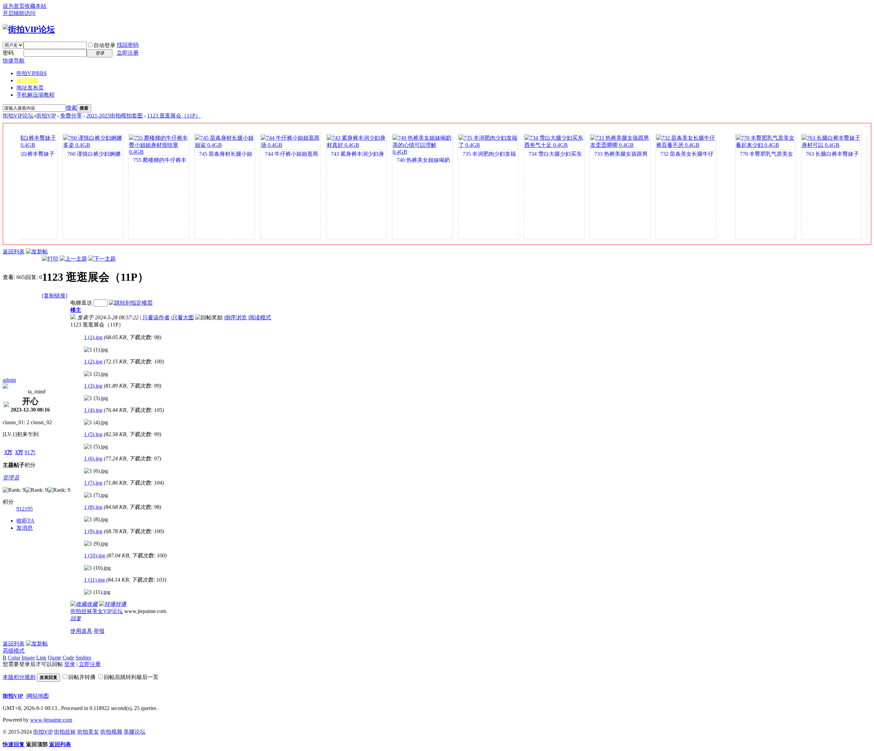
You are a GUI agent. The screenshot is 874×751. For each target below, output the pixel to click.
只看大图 (183, 317)
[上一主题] (73, 259)
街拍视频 (111, 732)
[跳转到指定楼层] (131, 303)
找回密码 (128, 45)
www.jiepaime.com (51, 720)
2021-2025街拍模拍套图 (114, 116)
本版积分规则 (19, 677)
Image (28, 657)
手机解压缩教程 (35, 95)
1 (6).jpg (93, 458)
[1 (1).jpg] (96, 350)
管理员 (11, 478)
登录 (69, 664)
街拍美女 (88, 732)
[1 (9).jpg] (96, 544)
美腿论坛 (134, 732)
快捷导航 (14, 61)
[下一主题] (102, 259)
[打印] (50, 259)
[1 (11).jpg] (97, 592)
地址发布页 (30, 88)
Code (68, 657)
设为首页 (14, 6)
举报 (99, 631)
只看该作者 (156, 317)
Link (41, 657)
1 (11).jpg (94, 580)
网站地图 (38, 696)
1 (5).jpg (93, 434)
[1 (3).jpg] (96, 398)
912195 (24, 509)
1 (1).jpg (93, 337)
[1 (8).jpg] (96, 519)
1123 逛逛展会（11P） (174, 116)
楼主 (75, 310)
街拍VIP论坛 (18, 116)
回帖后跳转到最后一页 (131, 677)
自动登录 (104, 45)
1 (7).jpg (93, 483)
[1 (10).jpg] (97, 568)
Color (14, 657)
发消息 (24, 528)
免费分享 (71, 116)
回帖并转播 (82, 677)
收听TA (25, 521)
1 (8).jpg (93, 507)
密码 (8, 53)
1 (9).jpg (93, 531)
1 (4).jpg (93, 410)
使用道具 (81, 631)
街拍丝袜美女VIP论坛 (96, 611)
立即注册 (128, 53)
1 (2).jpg (93, 361)
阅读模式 (260, 317)
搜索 (71, 108)
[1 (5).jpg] (96, 447)
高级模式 (14, 651)
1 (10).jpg (94, 555)
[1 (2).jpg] (96, 374)
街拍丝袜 (65, 732)
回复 (75, 618)
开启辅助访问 (19, 13)
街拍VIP (31, 73)
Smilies (83, 657)
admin (9, 380)
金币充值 (27, 80)
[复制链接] (54, 295)
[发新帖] (37, 251)
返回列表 (14, 251)
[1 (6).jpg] (96, 471)
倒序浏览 (236, 317)
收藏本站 (35, 6)
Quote (54, 657)
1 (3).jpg (93, 386)
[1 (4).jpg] (96, 422)
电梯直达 (81, 303)
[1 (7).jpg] (96, 495)
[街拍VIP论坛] (29, 29)
